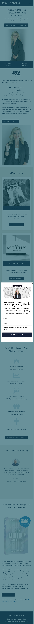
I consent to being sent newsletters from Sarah (16, 328)
